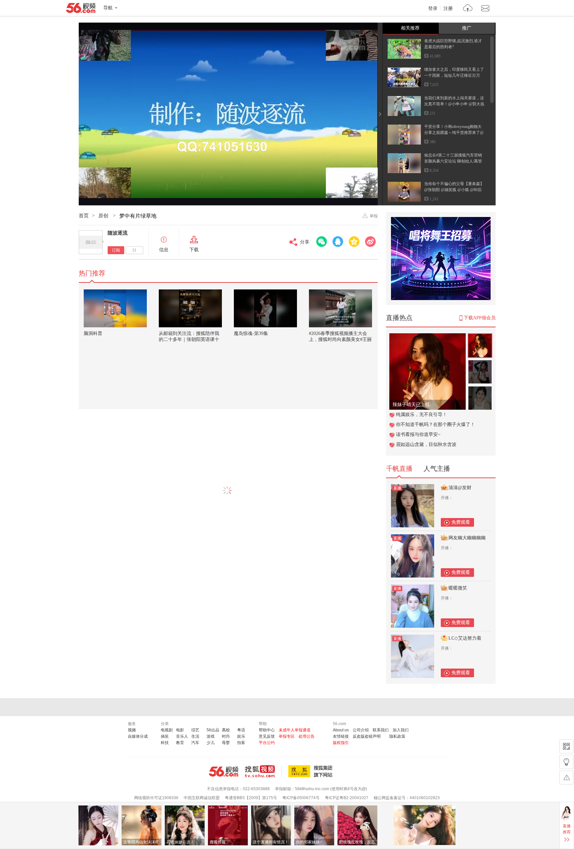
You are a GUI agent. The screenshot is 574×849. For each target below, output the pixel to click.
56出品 (213, 730)
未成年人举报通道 (295, 730)
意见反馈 (267, 736)
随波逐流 (118, 233)
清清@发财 (459, 487)
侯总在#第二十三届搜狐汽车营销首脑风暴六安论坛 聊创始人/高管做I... (453, 161)
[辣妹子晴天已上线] (427, 336)
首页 (84, 215)
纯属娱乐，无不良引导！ (421, 414)
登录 (432, 8)
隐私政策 (397, 736)
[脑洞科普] (115, 308)
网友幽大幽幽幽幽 (467, 537)
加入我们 (401, 730)
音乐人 (182, 736)
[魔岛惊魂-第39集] (265, 308)
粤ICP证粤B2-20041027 (346, 798)
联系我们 (381, 730)
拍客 (241, 742)
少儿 (211, 742)
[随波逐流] (91, 242)
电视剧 (167, 730)
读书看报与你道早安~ (418, 434)
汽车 (195, 742)
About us (341, 730)
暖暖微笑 (457, 587)
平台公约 (267, 742)
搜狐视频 (263, 771)
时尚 (226, 736)
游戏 (211, 736)
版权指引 (341, 742)
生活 (195, 736)
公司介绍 (361, 730)
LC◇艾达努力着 (464, 638)
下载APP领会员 (480, 317)
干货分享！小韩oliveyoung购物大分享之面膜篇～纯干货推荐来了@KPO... (454, 132)
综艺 (195, 730)
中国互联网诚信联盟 (202, 798)
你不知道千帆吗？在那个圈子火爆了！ (435, 424)
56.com (80, 9)
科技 (165, 742)
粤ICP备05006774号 (301, 798)
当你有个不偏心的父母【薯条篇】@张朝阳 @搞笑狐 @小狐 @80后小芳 (454, 189)
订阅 (116, 250)
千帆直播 (399, 468)
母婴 (226, 742)
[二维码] (566, 746)
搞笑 (165, 736)
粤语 (241, 730)
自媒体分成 (138, 736)
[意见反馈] (566, 778)
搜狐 (311, 771)
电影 (180, 730)
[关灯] (566, 762)
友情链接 (341, 736)
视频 (132, 730)
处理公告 (307, 736)
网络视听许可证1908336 (156, 798)
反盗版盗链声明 (367, 736)
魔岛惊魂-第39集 (251, 333)
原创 (104, 215)
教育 (180, 742)
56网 (223, 771)
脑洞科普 (93, 333)
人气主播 (437, 468)
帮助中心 (267, 730)
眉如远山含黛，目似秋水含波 (426, 444)
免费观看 (460, 522)
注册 (448, 8)
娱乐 (241, 736)
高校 (226, 730)
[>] (468, 8)
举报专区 (287, 736)
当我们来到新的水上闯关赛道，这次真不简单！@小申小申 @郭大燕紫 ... (454, 104)
